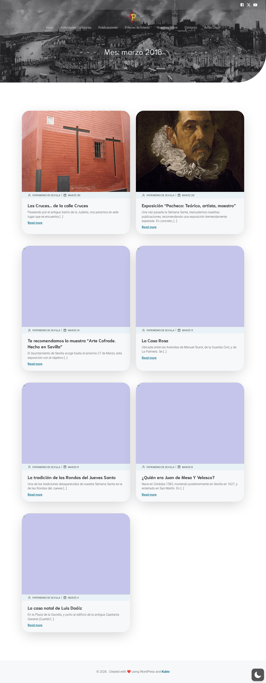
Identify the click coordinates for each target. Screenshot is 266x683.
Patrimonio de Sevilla (46, 195)
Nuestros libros (167, 27)
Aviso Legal (212, 27)
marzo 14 (73, 330)
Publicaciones (108, 27)
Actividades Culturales (76, 27)
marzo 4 (73, 597)
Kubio (166, 671)
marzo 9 (73, 467)
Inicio (49, 27)
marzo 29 (188, 195)
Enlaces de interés (137, 27)
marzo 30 (74, 195)
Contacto (191, 27)
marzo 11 (187, 330)
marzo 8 (187, 467)
